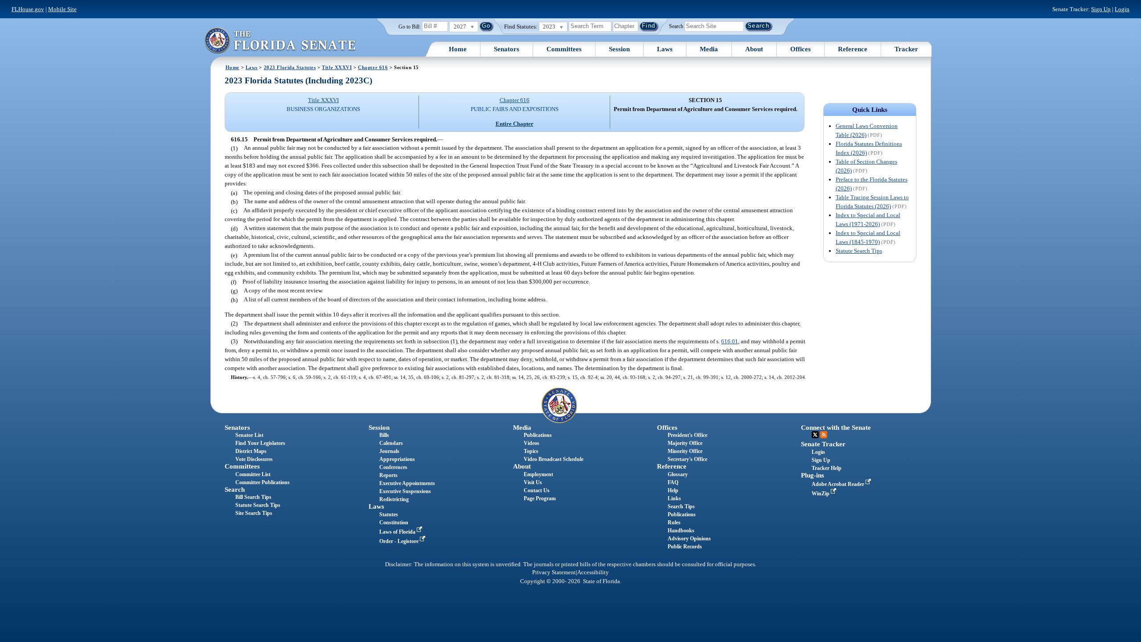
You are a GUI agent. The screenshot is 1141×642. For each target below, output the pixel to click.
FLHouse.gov (28, 9)
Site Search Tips (253, 513)
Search (676, 26)
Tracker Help (826, 468)
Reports (388, 475)
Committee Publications (262, 482)
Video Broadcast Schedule (553, 459)
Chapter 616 (373, 67)
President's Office (687, 435)
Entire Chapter (515, 123)
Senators (506, 49)
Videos (531, 443)
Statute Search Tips (859, 250)
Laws (665, 49)
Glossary (678, 474)
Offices (800, 49)
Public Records (685, 546)
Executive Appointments (407, 483)
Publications (538, 435)
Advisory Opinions (689, 538)
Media (709, 49)
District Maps (251, 451)
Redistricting (394, 499)
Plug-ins (812, 475)
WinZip (821, 493)
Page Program (540, 498)
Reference (852, 49)
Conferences (393, 467)
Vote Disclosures (254, 459)
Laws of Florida (398, 532)
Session (619, 49)
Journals (389, 451)
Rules (674, 522)
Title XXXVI (337, 67)
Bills (384, 435)
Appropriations (397, 459)
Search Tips (681, 506)
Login (1122, 9)
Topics (531, 451)
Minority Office (685, 451)
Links (674, 498)
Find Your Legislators (260, 443)
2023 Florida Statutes (290, 67)
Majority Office (685, 443)
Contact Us (537, 490)
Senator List (249, 435)
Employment (538, 474)
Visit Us (533, 482)
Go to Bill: (409, 26)
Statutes (388, 514)
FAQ (673, 482)
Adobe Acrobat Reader (839, 484)
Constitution (393, 522)
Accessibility (593, 572)
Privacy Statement (554, 572)
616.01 (729, 341)
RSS (823, 434)
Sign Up (1101, 9)
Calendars (391, 443)
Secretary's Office (687, 459)
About (754, 49)
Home (458, 49)
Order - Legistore (399, 541)
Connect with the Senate (836, 427)
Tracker (906, 49)
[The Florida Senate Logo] (280, 40)
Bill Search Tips (253, 497)
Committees (564, 49)
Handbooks (681, 530)
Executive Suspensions (405, 491)
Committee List (253, 474)
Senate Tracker (823, 444)
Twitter (815, 434)
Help (673, 490)
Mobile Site (62, 9)
